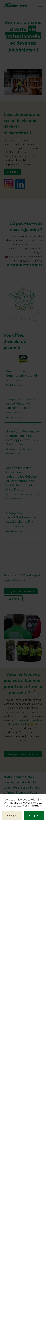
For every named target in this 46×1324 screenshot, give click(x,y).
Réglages (12, 815)
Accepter (34, 815)
